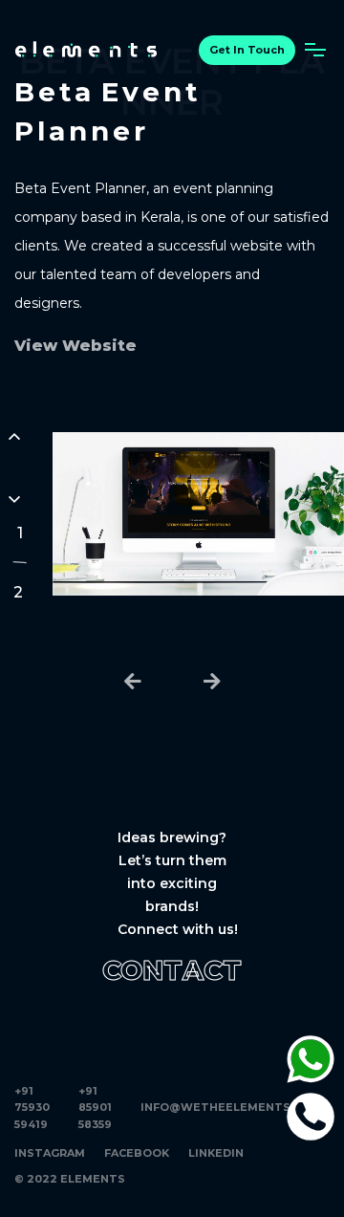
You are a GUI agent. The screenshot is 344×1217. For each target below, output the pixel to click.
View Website (75, 346)
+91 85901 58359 (95, 1107)
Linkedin (216, 1153)
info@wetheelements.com (230, 1107)
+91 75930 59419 (32, 1107)
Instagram (49, 1153)
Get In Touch (247, 49)
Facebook (136, 1153)
